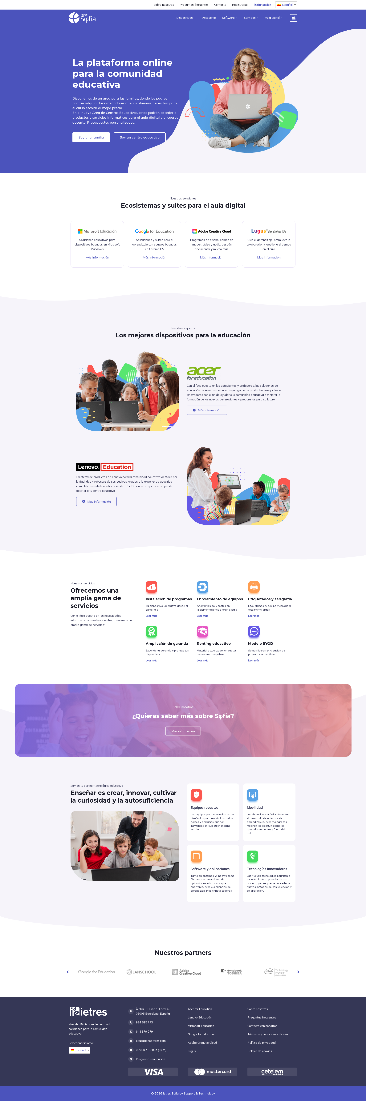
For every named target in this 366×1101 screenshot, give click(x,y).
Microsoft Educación (201, 1026)
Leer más (151, 615)
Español (287, 4)
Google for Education (201, 1034)
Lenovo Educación (200, 1017)
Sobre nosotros (257, 1009)
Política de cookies (259, 1051)
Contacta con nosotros (262, 1026)
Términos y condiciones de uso (267, 1034)
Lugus (192, 1051)
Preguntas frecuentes (261, 1017)
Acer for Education (200, 1009)
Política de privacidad (261, 1042)
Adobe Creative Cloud (202, 1042)
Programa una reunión (150, 1059)
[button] (67, 971)
